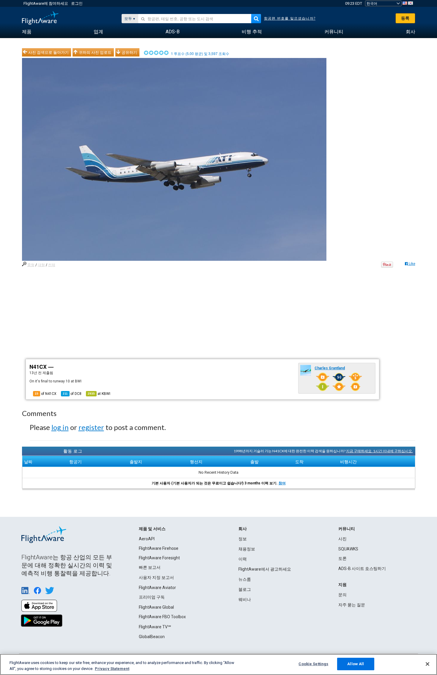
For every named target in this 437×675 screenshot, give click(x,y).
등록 (405, 18)
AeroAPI (147, 538)
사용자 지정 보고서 (156, 577)
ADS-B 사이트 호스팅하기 (362, 568)
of (72, 394)
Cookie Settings (313, 664)
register (91, 427)
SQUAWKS (348, 549)
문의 (342, 594)
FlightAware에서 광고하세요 (264, 569)
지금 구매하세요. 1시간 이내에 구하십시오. (379, 451)
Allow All (355, 664)
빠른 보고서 (150, 567)
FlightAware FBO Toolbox (162, 616)
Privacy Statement (112, 668)
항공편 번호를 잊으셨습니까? (289, 18)
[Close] (427, 664)
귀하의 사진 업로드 (95, 52)
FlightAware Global (156, 607)
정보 (242, 538)
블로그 (244, 589)
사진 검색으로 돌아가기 (48, 52)
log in (60, 427)
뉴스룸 (244, 579)
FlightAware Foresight (159, 557)
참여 (282, 483)
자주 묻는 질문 (351, 604)
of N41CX (45, 394)
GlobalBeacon (152, 636)
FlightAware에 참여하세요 (45, 3)
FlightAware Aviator (157, 587)
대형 (41, 265)
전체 (51, 265)
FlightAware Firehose (158, 548)
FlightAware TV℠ (155, 626)
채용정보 (246, 549)
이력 (242, 559)
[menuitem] (27, 32)
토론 (342, 558)
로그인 (77, 3)
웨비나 (244, 599)
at (99, 394)
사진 (342, 538)
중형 (30, 265)
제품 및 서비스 (152, 528)
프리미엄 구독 (152, 597)
